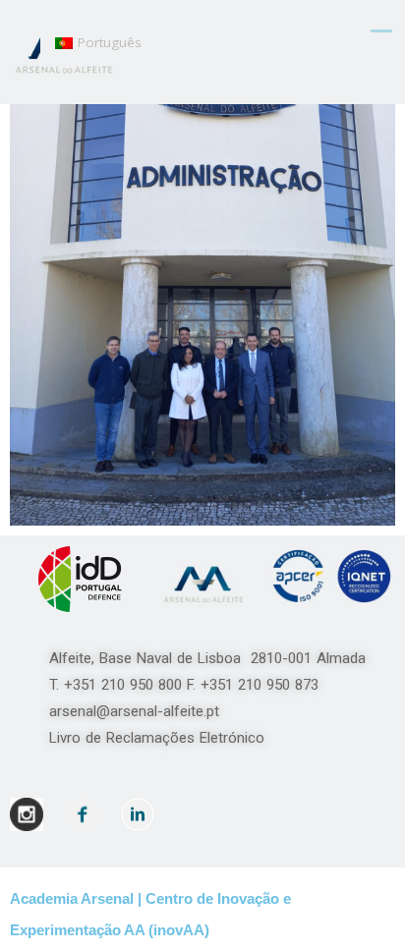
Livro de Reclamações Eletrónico (156, 738)
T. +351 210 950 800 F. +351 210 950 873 (191, 685)
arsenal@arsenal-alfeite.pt (134, 711)
